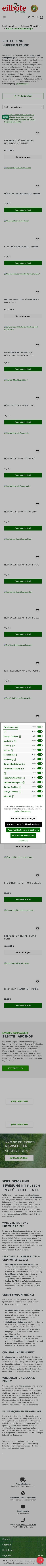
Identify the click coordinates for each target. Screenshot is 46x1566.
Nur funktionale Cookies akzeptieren (23, 824)
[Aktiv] (40, 727)
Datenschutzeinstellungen (23, 818)
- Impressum (23, 840)
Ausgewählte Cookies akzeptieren (23, 830)
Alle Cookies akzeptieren (23, 835)
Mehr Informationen (23, 811)
